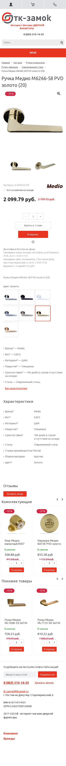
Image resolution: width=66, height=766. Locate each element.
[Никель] (26, 313)
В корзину (33, 234)
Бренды (9, 738)
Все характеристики (16, 388)
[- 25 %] (16, 523)
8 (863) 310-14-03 (33, 34)
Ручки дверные (10, 67)
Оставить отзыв (15, 493)
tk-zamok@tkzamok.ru (16, 691)
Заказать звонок (44, 682)
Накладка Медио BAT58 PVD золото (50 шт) (49, 542)
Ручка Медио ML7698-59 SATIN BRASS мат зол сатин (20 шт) (16, 621)
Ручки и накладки (35, 62)
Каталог (18, 62)
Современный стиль (32, 67)
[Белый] (42, 297)
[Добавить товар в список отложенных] (33, 242)
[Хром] (10, 297)
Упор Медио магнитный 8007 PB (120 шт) (14, 542)
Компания (11, 733)
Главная (6, 62)
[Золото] (42, 313)
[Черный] (26, 297)
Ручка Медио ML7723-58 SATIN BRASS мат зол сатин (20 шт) (48, 621)
